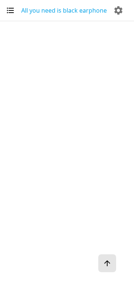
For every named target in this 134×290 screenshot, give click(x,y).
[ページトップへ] (107, 263)
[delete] (118, 10)
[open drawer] (10, 10)
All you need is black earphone (64, 10)
